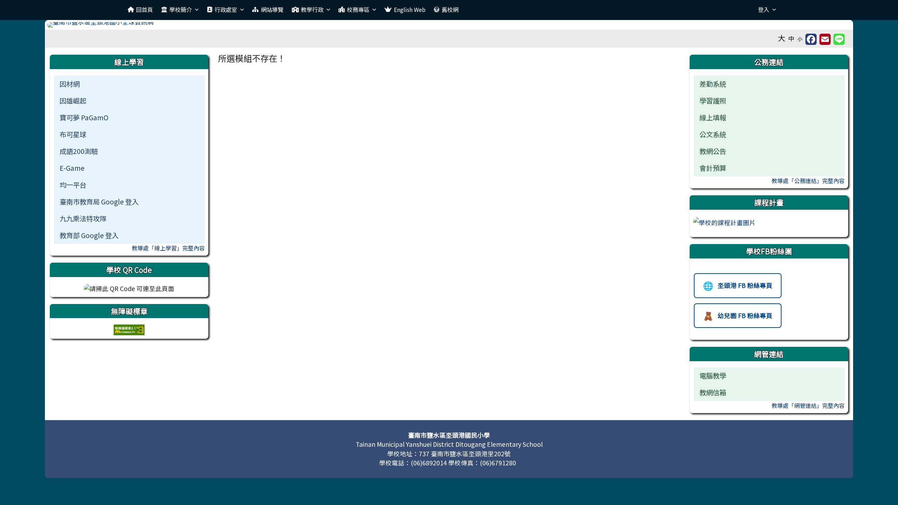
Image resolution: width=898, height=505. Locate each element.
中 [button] (791, 38)
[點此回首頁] (449, 25)
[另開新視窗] (724, 221)
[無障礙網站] (129, 329)
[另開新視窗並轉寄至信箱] (825, 39)
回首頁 (144, 9)
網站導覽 (272, 9)
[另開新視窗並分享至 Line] (839, 39)
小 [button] (800, 38)
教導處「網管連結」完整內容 (808, 405)
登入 (763, 9)
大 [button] (781, 38)
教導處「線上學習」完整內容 (168, 248)
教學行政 (312, 9)
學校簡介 (180, 9)
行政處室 (226, 9)
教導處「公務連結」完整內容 (808, 180)
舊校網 (450, 9)
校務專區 (358, 9)
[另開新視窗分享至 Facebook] (811, 39)
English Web (409, 9)
